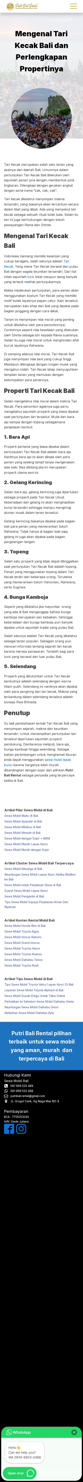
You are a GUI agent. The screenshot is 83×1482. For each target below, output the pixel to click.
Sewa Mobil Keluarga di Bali (23, 869)
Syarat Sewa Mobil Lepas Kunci (26, 891)
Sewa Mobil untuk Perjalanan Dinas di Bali (32, 885)
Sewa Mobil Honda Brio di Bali (25, 926)
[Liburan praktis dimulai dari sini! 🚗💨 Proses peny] (41, 1358)
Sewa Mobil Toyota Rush (21, 965)
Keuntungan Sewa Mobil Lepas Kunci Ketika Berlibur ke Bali (40, 877)
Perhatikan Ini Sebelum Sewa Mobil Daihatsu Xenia (39, 1001)
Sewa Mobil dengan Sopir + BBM (27, 838)
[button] (74, 1432)
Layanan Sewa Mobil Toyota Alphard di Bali (33, 990)
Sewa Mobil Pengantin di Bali (24, 896)
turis (30, 277)
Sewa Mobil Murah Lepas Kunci (26, 844)
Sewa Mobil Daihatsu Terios (23, 960)
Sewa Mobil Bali (16, 1081)
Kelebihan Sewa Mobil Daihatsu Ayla (29, 1013)
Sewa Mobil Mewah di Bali (22, 833)
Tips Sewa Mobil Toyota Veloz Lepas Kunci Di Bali (38, 984)
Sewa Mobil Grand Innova (21, 943)
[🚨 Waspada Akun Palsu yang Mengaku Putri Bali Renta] (41, 1402)
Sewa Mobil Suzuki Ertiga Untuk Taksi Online (34, 996)
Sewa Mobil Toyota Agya (21, 931)
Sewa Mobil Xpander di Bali (23, 821)
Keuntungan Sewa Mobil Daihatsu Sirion (31, 1007)
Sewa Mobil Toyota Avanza (23, 954)
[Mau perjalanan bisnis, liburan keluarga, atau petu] (41, 1270)
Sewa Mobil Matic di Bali (21, 816)
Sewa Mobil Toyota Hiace (22, 948)
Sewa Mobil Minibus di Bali (22, 827)
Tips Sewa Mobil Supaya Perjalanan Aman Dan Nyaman (36, 904)
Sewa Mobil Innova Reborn (22, 937)
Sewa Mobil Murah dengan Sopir (26, 850)
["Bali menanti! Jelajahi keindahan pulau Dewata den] (41, 1225)
